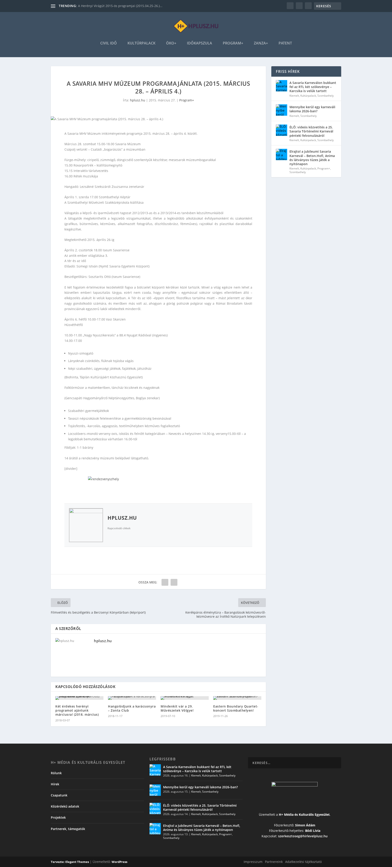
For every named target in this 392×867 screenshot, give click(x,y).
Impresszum (253, 862)
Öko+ (171, 43)
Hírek (55, 784)
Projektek (58, 817)
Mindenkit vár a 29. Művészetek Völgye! (177, 708)
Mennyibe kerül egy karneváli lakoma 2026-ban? (312, 109)
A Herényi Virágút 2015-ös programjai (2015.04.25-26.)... (120, 6)
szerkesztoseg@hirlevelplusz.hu (303, 836)
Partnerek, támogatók (68, 829)
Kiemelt (294, 96)
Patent (285, 43)
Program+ (233, 43)
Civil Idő (108, 43)
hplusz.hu (137, 100)
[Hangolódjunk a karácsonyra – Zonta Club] (132, 698)
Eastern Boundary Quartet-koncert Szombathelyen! (235, 708)
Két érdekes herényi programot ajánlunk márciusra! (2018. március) (77, 710)
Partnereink (274, 862)
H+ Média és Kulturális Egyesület (304, 814)
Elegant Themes (77, 862)
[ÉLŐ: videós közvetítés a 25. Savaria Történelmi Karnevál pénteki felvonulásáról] (281, 130)
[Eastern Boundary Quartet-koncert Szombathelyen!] (237, 698)
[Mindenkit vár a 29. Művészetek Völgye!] (185, 698)
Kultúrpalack (141, 43)
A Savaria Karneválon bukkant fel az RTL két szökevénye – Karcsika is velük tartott (312, 87)
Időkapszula (199, 43)
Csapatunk (59, 795)
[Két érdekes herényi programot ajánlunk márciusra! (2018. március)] (79, 698)
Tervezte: (58, 862)
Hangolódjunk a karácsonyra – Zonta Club (132, 708)
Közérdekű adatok (65, 806)
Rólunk (56, 773)
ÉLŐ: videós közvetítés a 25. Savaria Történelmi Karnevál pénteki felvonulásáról (311, 131)
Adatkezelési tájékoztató (303, 862)
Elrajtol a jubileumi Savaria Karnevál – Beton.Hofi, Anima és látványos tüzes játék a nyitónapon (312, 157)
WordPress (119, 862)
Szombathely (325, 96)
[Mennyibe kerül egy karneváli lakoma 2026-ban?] (281, 110)
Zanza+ (261, 43)
